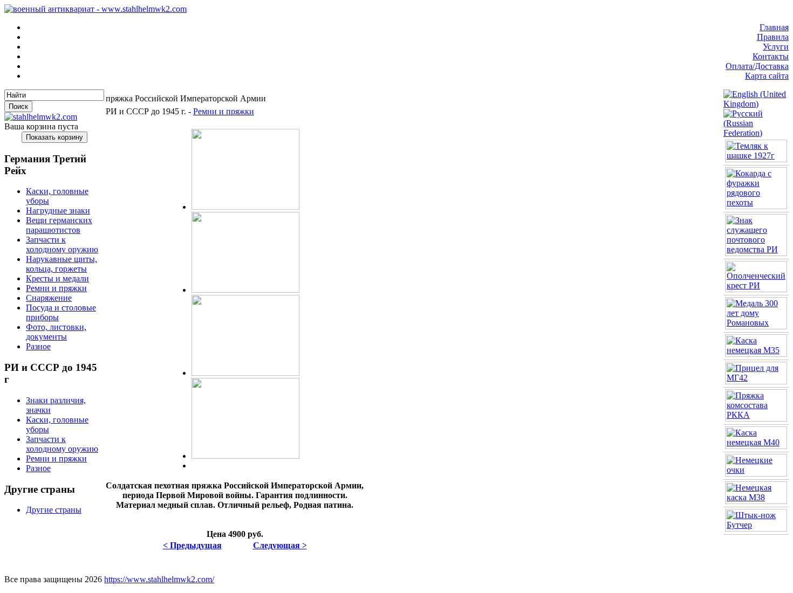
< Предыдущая (192, 545)
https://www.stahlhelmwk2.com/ (159, 579)
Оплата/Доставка (757, 66)
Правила (773, 37)
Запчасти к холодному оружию (62, 244)
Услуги (776, 46)
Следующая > (280, 545)
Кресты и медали (57, 278)
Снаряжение (49, 297)
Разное (38, 346)
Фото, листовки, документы (56, 331)
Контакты (771, 56)
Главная (774, 27)
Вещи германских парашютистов (59, 225)
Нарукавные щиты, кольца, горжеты (61, 263)
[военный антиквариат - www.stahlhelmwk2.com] (95, 8)
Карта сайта (767, 75)
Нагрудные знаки (58, 210)
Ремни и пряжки (56, 288)
